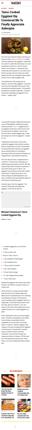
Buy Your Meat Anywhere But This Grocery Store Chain (23, 415)
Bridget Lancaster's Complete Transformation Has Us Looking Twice (23, 392)
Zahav (15, 127)
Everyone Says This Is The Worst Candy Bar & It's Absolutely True (8, 415)
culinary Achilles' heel (18, 59)
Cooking (11, 8)
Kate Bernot (6, 32)
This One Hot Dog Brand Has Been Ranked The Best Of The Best (7, 392)
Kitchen (4, 8)
